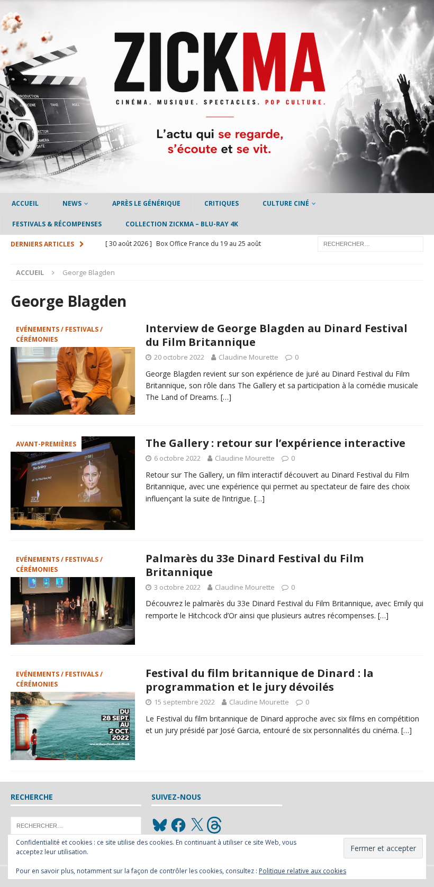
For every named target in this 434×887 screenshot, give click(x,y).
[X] (196, 825)
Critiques (221, 203)
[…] (226, 397)
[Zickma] (217, 187)
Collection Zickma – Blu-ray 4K (181, 224)
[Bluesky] (159, 825)
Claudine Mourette (248, 357)
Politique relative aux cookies (302, 870)
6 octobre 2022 (177, 458)
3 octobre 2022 (177, 587)
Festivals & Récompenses (57, 224)
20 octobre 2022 (179, 357)
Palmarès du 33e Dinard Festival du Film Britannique (255, 565)
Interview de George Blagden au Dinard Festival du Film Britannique (277, 335)
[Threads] (215, 825)
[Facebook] (178, 825)
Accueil (25, 203)
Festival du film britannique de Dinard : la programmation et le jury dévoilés (260, 680)
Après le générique (146, 203)
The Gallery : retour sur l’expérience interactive (275, 443)
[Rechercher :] (370, 243)
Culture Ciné (286, 203)
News (72, 203)
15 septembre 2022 (184, 702)
